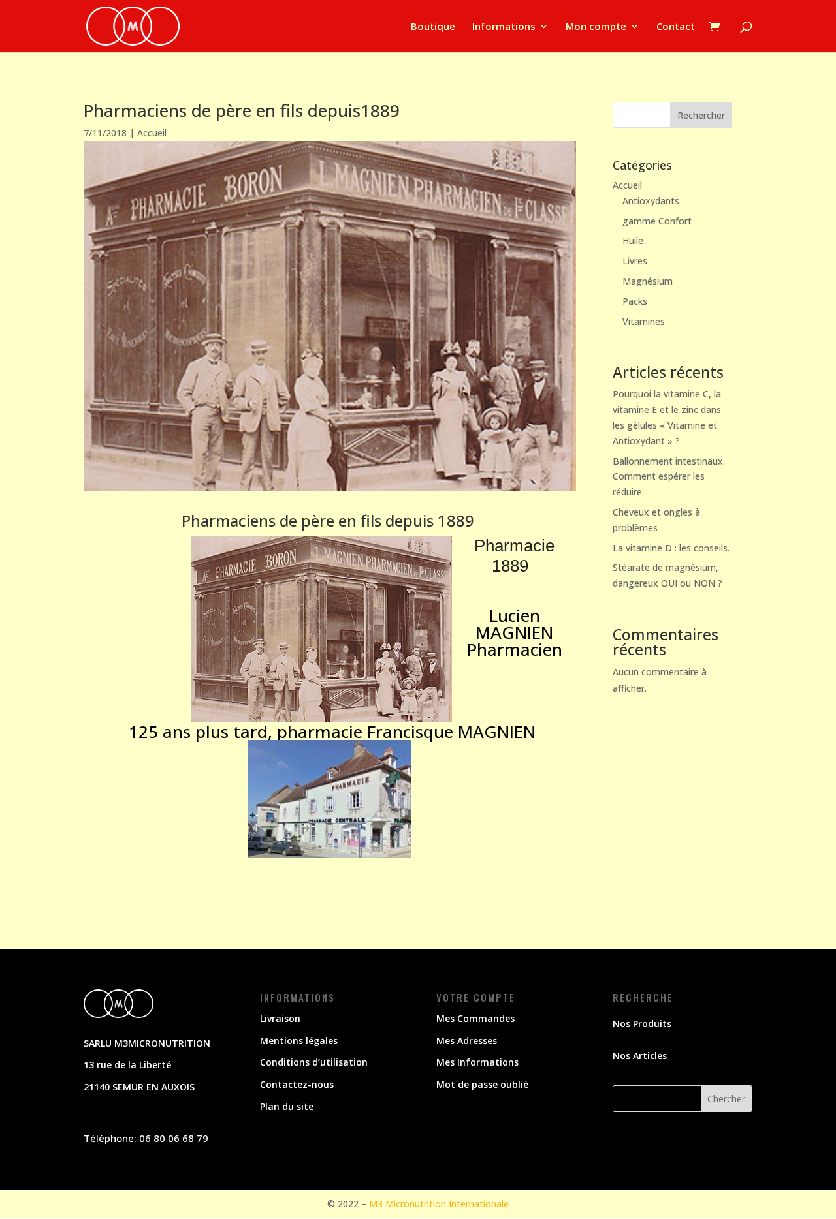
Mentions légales (299, 1040)
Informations (504, 27)
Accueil (152, 133)
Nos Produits (642, 1023)
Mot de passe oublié (482, 1084)
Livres (634, 261)
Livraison (280, 1018)
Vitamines (643, 321)
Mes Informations (477, 1062)
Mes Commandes (475, 1018)
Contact (675, 27)
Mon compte (596, 27)
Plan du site (287, 1106)
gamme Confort (657, 221)
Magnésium (647, 281)
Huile (632, 240)
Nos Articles (640, 1055)
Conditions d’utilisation (314, 1062)
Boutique (433, 27)
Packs (634, 301)
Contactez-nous (297, 1084)
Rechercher (701, 115)
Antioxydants (650, 200)
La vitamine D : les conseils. (671, 548)
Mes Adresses (466, 1040)
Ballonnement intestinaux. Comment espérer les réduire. (669, 477)
